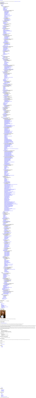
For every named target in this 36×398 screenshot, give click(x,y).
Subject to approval (6, 17)
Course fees (4, 29)
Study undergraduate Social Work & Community (8, 126)
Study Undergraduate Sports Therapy (7, 164)
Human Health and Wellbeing (5, 274)
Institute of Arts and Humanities (6, 133)
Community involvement (6, 260)
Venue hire (4, 225)
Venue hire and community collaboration (5, 224)
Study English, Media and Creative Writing (8, 140)
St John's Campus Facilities (5, 95)
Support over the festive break (5, 59)
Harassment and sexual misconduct (4, 396)
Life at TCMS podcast (6, 169)
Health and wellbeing (6, 263)
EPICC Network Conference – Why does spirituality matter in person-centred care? (11, 148)
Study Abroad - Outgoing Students (7, 44)
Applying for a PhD (5, 279)
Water (4, 266)
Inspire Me (4, 8)
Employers (4, 52)
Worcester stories (5, 238)
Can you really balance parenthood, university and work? (9, 189)
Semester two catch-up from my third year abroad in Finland (9, 202)
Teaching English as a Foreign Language (7, 67)
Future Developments (6, 100)
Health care (5, 40)
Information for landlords (5, 57)
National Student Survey (5, 108)
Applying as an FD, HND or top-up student (8, 15)
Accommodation (3, 56)
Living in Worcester (5, 216)
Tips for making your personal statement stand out (8, 206)
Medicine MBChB (6, 166)
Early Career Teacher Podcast (5, 211)
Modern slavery (2, 395)
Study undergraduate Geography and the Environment (8, 155)
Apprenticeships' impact (5, 54)
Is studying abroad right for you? (7, 197)
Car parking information (5, 103)
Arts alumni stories (6, 138)
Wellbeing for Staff (6, 70)
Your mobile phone (6, 41)
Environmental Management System (7, 262)
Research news (4, 277)
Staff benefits (4, 215)
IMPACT (5, 124)
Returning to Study (6, 76)
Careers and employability (6, 62)
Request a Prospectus (5, 23)
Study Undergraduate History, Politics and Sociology (8, 141)
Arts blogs (5, 178)
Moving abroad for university (6, 199)
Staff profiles (5, 167)
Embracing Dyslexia (6, 191)
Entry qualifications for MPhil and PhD (7, 280)
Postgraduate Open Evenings (5, 22)
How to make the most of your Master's (7, 194)
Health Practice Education (6, 122)
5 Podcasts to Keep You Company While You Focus (8, 185)
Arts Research (5, 137)
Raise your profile (5, 230)
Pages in (5, 21)
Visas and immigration (6, 37)
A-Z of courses (4, 7)
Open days (2, 5)
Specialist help (5, 229)
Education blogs (5, 179)
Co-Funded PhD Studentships (5, 293)
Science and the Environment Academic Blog (8, 153)
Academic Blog (4, 177)
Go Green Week (5, 270)
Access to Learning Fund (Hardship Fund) (6, 33)
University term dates (4, 114)
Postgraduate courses (5, 9)
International (3, 34)
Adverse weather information (4, 298)
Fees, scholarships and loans (6, 36)
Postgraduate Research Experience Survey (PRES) (7, 287)
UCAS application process (6, 207)
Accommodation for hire (6, 226)
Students (2, 393)
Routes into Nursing (6, 149)
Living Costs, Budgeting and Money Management (8, 77)
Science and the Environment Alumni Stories (8, 154)
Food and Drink (4, 93)
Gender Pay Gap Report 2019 (6, 254)
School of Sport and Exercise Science (6, 156)
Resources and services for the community (7, 232)
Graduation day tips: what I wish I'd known (8, 192)
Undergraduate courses (6, 134)
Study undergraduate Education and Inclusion (8, 132)
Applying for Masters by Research (6, 283)
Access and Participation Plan (6, 244)
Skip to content (1, 0)
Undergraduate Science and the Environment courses (8, 151)
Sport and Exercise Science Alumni (7, 163)
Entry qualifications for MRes (6, 284)
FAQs (4, 78)
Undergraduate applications (6, 11)
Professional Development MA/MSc (6, 50)
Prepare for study (3, 71)
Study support (5, 63)
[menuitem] (18, 5)
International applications (6, 12)
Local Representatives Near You (6, 42)
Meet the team (5, 172)
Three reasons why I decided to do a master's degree (8, 205)
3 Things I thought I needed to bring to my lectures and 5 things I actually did (10, 184)
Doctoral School (4, 286)
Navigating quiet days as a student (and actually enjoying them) (9, 201)
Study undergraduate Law (6, 142)
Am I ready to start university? (6, 187)
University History (6, 236)
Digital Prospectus (4, 27)
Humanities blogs (5, 180)
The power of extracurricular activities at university (8, 203)
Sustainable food (5, 264)
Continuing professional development (5, 46)
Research (2, 272)
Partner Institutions (2, 306)
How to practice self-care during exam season (8, 195)
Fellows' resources (5, 247)
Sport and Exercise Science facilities (7, 159)
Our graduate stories (6, 111)
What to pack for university (6, 209)
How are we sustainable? (6, 94)
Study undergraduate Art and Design (7, 139)
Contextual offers (5, 14)
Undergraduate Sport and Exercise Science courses (8, 157)
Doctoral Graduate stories (5, 285)
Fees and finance (3, 28)
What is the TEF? (4, 220)
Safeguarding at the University (3, 305)
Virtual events (4, 25)
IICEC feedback (5, 106)
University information (4, 233)
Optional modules (5, 68)
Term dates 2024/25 (5, 115)
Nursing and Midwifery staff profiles (7, 145)
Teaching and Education (5, 48)
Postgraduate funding (5, 80)
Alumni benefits (4, 113)
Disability (4, 87)
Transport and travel (6, 265)
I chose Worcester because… (6, 196)
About (0, 302)
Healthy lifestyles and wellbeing (6, 69)
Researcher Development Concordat (5, 289)
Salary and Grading (5, 217)
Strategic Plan (4, 239)
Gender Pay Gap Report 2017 (6, 255)
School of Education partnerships (7, 130)
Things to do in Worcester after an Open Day (8, 204)
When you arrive (5, 75)
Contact (2, 294)
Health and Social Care (5, 47)
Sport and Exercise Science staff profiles (7, 158)
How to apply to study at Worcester (6, 10)
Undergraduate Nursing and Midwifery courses (8, 144)
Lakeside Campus (4, 297)
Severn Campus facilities (5, 97)
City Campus (4, 296)
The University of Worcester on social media (7, 85)
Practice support (5, 147)
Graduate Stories (4, 110)
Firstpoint (5, 61)
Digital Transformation (5, 49)
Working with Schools (6, 161)
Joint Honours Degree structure (7, 19)
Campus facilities (3, 92)
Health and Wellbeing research (7, 121)
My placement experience (6, 200)
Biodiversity (5, 259)
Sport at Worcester (5, 162)
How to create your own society (7, 193)
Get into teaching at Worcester (6, 128)
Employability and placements (6, 173)
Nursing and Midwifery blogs (6, 181)
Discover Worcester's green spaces (7, 190)
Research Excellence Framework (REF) (5, 288)
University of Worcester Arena (6, 98)
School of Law (5, 135)
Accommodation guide (6, 38)
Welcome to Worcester (5, 73)
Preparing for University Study (7, 74)
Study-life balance (4, 83)
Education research (6, 129)
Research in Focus (4, 276)
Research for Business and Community (5, 291)
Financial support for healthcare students (6, 30)
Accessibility (2, 394)
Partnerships (5, 168)
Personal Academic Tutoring (5, 64)
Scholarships (4, 31)
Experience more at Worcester (5, 79)
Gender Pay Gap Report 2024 (6, 252)
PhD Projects (5, 282)
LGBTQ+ (4, 88)
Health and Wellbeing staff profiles (7, 120)
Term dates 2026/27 (5, 116)
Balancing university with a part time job (7, 188)
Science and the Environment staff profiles (7, 152)
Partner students (4, 223)
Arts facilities (5, 136)
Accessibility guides (5, 104)
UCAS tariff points (6, 13)
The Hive (4, 102)
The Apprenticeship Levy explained (6, 53)
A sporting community (5, 91)
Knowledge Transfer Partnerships (6, 292)
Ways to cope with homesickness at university (8, 208)
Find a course (3, 6)
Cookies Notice (15, 1)
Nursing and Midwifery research (7, 146)
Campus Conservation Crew (6, 271)
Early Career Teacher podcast (6, 131)
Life (1, 55)
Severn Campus (2, 390)
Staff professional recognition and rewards (6, 221)
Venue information (6, 227)
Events (2, 212)
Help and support (3, 58)
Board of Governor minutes (6, 246)
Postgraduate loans (4, 32)
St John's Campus (2, 389)
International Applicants (5, 35)
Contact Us (4, 45)
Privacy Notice (19, 1)
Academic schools (3, 117)
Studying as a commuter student (7, 82)
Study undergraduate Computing (7, 175)
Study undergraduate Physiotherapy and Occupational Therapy (9, 125)
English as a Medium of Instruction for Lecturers (8, 66)
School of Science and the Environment (6, 150)
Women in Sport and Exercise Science (7, 160)
